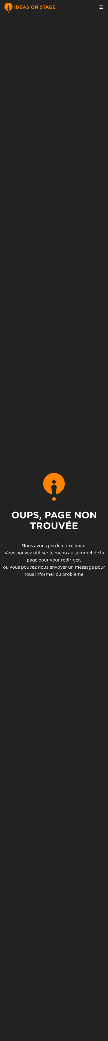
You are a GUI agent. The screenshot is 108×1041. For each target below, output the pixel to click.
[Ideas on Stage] (29, 7)
